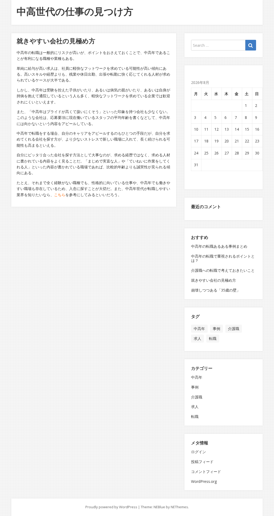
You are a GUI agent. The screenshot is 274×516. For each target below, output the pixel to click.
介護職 (233, 328)
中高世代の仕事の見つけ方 (75, 11)
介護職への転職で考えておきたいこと (223, 270)
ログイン (198, 451)
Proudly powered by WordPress (111, 507)
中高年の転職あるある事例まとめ (219, 246)
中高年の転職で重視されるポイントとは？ (223, 258)
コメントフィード (206, 471)
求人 (197, 338)
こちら (59, 194)
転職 (212, 338)
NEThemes (179, 507)
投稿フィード (202, 461)
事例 (216, 328)
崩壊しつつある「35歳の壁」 (215, 290)
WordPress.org (204, 481)
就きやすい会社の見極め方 (213, 280)
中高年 (199, 328)
